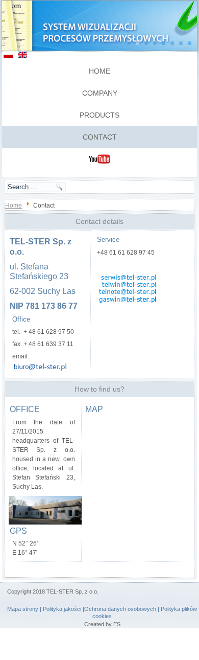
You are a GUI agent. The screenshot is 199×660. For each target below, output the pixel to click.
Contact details (99, 221)
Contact (100, 137)
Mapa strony (22, 609)
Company (99, 93)
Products (99, 115)
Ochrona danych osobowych (120, 609)
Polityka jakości (62, 609)
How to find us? (99, 389)
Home (99, 71)
